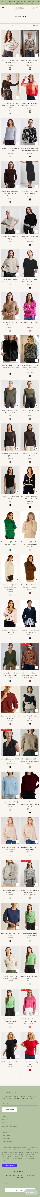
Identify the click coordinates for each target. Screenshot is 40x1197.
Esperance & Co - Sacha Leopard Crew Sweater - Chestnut (30, 368)
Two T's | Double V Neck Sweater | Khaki (10, 412)
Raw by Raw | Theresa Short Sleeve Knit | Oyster (10, 281)
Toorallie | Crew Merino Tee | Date (10, 455)
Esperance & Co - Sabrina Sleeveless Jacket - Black (10, 367)
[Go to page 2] (24, 1077)
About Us (5, 1120)
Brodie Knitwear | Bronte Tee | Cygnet (29, 848)
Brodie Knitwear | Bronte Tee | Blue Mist (10, 848)
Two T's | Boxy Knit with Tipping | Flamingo (30, 1020)
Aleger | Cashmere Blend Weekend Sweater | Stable (30, 760)
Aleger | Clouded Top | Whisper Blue (10, 803)
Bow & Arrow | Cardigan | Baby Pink (10, 631)
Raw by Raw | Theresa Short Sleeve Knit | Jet (29, 281)
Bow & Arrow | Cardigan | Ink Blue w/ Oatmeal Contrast (29, 499)
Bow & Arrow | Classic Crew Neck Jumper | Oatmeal (10, 587)
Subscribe (20, 1190)
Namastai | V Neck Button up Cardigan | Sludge (10, 674)
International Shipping (9, 1126)
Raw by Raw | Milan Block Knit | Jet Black (29, 238)
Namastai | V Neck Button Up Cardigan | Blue (30, 631)
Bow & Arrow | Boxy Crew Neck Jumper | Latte (29, 543)
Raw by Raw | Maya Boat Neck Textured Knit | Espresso (10, 194)
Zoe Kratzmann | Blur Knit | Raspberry (10, 717)
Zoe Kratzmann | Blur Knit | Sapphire (10, 934)
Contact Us (6, 1116)
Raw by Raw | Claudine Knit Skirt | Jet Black (29, 192)
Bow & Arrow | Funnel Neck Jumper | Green (10, 543)
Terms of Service (7, 1142)
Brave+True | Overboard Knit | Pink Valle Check (30, 104)
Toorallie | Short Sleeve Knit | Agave (29, 977)
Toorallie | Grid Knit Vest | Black (10, 498)
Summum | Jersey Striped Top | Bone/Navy (10, 61)
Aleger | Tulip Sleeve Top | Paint (29, 717)
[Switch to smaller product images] (37, 26)
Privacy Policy (7, 1138)
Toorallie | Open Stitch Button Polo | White (10, 977)
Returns (4, 1132)
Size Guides (6, 1135)
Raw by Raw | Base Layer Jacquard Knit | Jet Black (29, 149)
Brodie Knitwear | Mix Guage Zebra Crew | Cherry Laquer (30, 804)
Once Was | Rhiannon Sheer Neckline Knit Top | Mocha (10, 105)
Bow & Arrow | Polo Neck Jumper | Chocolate (29, 586)
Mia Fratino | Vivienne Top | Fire (30, 1063)
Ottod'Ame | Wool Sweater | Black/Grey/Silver (30, 891)
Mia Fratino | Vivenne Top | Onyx (10, 1063)
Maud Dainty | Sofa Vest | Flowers (29, 61)
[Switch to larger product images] (34, 26)
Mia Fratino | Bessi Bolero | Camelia (30, 324)
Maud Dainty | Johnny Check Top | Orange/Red (30, 674)
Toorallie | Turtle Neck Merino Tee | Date (30, 455)
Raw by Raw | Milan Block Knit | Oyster (10, 238)
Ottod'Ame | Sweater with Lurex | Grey (10, 891)
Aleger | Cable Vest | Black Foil (10, 760)
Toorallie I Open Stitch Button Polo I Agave (29, 934)
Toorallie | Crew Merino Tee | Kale (30, 412)
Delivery (5, 1123)
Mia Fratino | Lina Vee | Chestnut (10, 324)
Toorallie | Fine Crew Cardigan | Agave (10, 1020)
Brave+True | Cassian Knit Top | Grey (10, 149)
